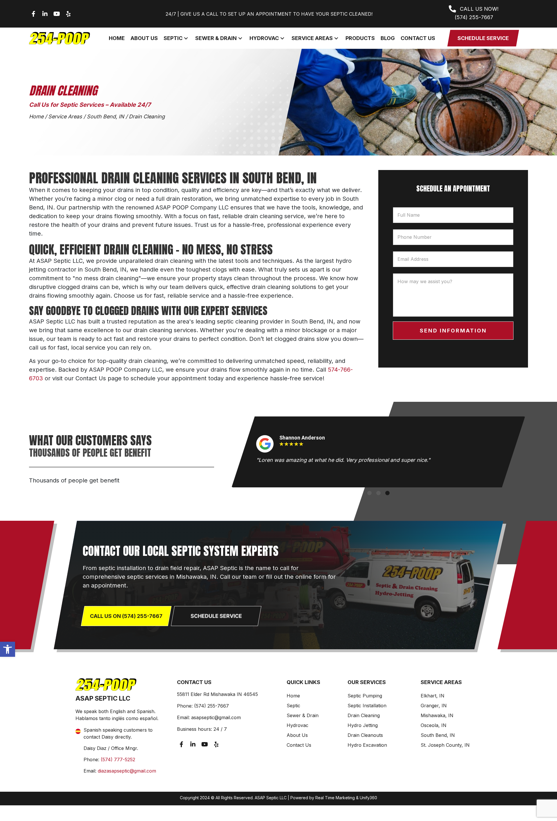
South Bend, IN (105, 116)
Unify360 (368, 797)
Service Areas (65, 116)
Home (36, 116)
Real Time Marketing (335, 797)
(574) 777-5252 (118, 759)
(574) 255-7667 (211, 706)
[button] (7, 649)
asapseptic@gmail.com (216, 717)
